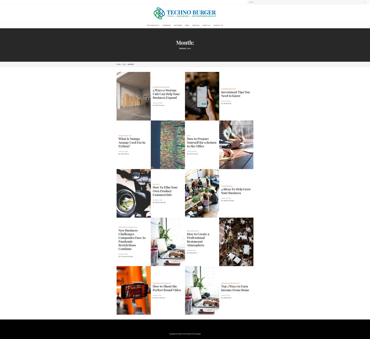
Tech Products (153, 25)
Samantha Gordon (127, 256)
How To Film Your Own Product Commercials (165, 191)
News (187, 25)
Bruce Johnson (160, 298)
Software (178, 25)
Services (196, 25)
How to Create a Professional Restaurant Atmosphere (198, 239)
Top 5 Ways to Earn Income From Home (235, 288)
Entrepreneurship (158, 87)
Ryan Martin (125, 154)
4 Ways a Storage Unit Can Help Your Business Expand (166, 94)
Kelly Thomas (159, 105)
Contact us (218, 25)
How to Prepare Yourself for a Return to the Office (201, 142)
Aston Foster (193, 154)
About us (206, 25)
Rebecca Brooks (160, 202)
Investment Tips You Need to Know (235, 94)
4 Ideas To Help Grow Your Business (236, 191)
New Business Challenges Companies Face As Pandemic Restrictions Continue (132, 239)
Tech (130, 135)
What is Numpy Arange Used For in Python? (132, 142)
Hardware (167, 25)
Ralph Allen (227, 103)
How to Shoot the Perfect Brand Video (167, 288)
